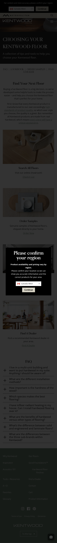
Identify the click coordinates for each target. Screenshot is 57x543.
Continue (28, 289)
